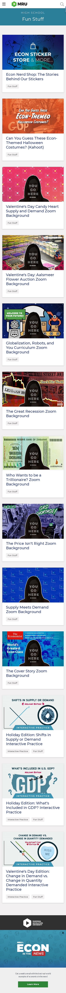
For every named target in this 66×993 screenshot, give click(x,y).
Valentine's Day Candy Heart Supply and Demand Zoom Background (32, 211)
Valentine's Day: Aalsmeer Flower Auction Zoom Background (30, 279)
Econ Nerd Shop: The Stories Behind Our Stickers (32, 76)
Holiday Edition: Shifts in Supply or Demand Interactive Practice (28, 739)
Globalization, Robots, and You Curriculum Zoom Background (30, 347)
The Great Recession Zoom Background (31, 413)
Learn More (33, 984)
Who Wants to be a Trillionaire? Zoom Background (23, 479)
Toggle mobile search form (62, 4)
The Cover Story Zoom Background (26, 673)
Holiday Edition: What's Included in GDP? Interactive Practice (33, 807)
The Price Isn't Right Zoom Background (31, 545)
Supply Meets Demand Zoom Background (27, 609)
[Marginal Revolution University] (19, 4)
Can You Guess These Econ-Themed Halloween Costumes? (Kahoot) (31, 142)
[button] (33, 975)
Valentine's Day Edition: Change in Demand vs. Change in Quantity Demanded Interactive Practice (28, 880)
